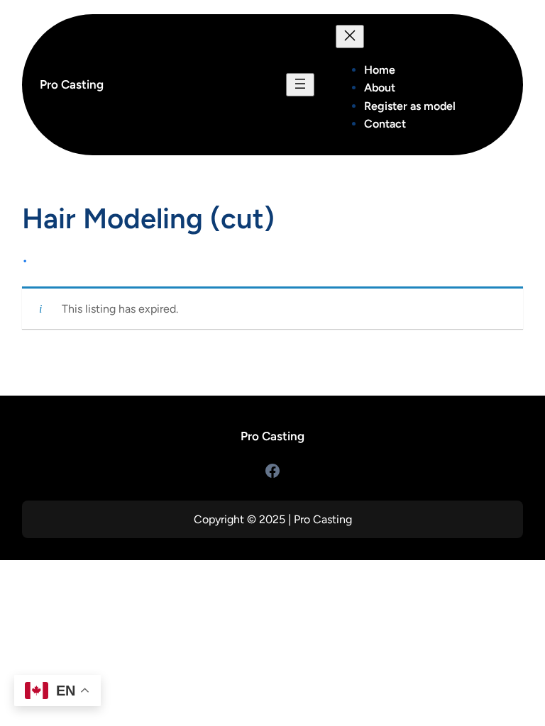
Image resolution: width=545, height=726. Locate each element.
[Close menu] (350, 36)
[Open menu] (300, 84)
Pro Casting (72, 84)
